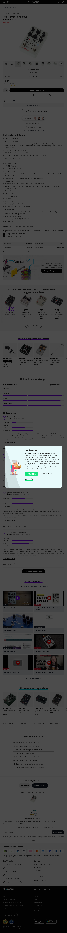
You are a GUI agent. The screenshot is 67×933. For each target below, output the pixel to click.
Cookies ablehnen (46, 473)
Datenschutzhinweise (54, 484)
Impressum (44, 484)
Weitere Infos (29, 479)
